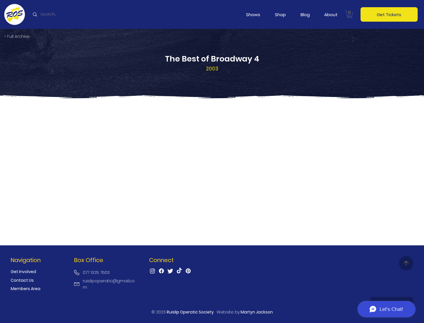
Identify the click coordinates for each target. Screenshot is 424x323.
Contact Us (22, 280)
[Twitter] (170, 271)
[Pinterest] (188, 271)
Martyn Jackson (257, 312)
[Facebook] (161, 271)
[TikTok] (179, 271)
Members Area (25, 289)
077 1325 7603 (96, 272)
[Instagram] (152, 271)
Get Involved (23, 272)
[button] (253, 14)
